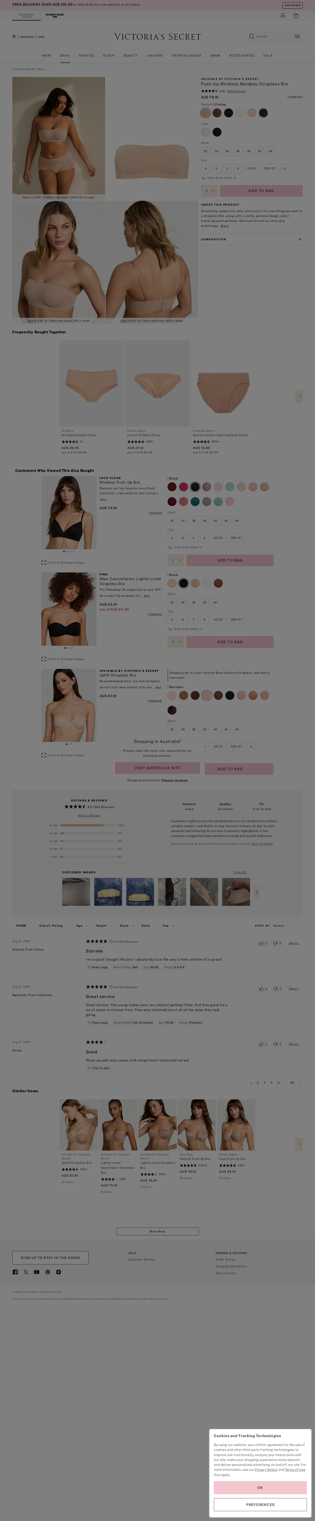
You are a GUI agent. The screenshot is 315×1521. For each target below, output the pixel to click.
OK (260, 1488)
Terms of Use (295, 1470)
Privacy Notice (266, 1470)
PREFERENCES (260, 1505)
